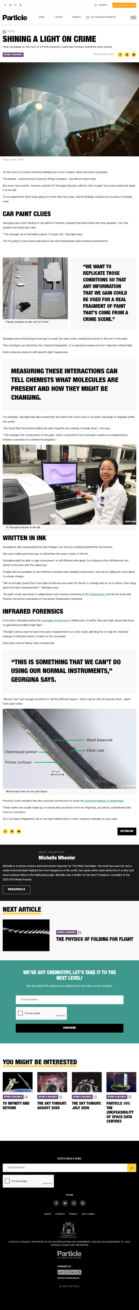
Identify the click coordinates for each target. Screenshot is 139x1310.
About (47, 1214)
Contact (60, 1214)
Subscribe (69, 1028)
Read (42, 17)
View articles (16, 889)
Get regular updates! (103, 17)
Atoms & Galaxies (13, 55)
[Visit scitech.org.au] (124, 5)
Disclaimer (88, 1214)
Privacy (73, 1214)
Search (76, 17)
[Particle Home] (15, 17)
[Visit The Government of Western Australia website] (68, 1230)
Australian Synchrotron (55, 621)
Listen (58, 17)
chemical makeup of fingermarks (104, 801)
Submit (131, 1168)
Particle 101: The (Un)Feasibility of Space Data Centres (120, 1113)
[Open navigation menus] (133, 17)
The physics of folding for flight (94, 939)
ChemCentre (97, 594)
